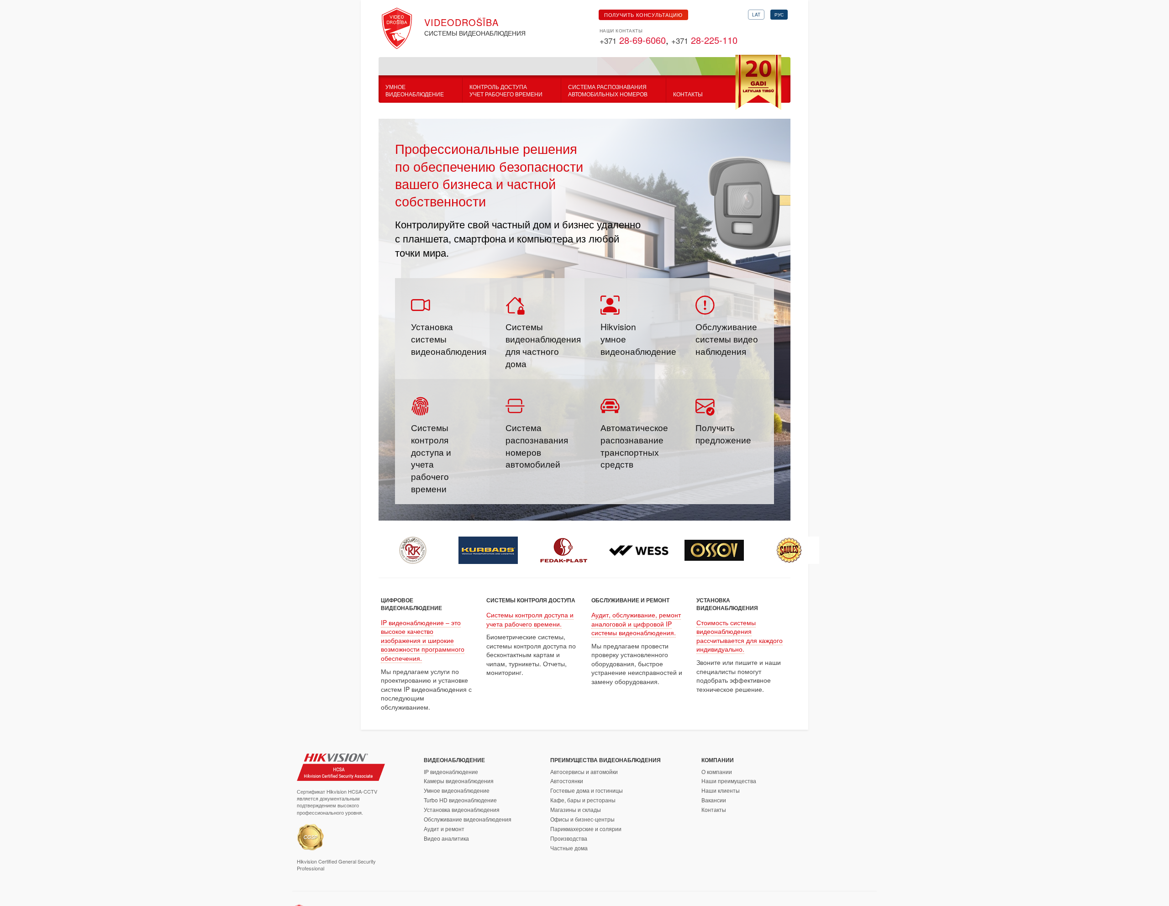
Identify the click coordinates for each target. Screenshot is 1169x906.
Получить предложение (723, 433)
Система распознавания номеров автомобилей (537, 445)
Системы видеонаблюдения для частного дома (543, 344)
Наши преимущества (728, 781)
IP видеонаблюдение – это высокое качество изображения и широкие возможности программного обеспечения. (422, 640)
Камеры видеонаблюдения (459, 781)
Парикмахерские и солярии (585, 828)
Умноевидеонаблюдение (414, 90)
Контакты (688, 94)
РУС (779, 14)
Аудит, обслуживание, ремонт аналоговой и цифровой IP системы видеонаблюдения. (636, 623)
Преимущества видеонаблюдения (605, 760)
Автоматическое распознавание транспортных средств (634, 445)
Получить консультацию (643, 14)
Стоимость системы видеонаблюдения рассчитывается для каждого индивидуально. (739, 636)
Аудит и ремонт (444, 828)
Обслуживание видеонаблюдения (467, 819)
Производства (568, 838)
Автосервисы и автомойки (584, 771)
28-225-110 (704, 40)
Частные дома (569, 848)
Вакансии (713, 800)
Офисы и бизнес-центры (582, 819)
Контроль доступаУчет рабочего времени (505, 90)
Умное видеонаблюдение (457, 790)
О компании (716, 771)
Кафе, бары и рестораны (583, 800)
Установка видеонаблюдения (462, 809)
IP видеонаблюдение (451, 771)
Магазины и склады (575, 809)
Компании (717, 760)
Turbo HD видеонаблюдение (460, 800)
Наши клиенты (720, 790)
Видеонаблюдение (454, 760)
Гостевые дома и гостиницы (586, 790)
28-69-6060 (633, 40)
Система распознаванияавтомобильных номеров (608, 90)
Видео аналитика (446, 838)
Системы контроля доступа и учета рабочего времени (431, 458)
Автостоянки (566, 781)
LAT (756, 14)
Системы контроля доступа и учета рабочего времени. (530, 619)
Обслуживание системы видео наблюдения (726, 338)
